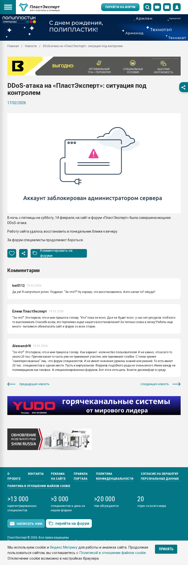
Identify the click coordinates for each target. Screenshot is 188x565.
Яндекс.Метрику (63, 547)
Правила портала (81, 476)
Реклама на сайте (58, 476)
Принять (166, 549)
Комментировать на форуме (56, 253)
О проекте (14, 476)
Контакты (36, 474)
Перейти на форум (120, 7)
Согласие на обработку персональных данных (160, 476)
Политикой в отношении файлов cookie (112, 553)
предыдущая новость (34, 384)
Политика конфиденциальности (114, 476)
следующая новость (155, 384)
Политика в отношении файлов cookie (38, 486)
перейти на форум (72, 523)
